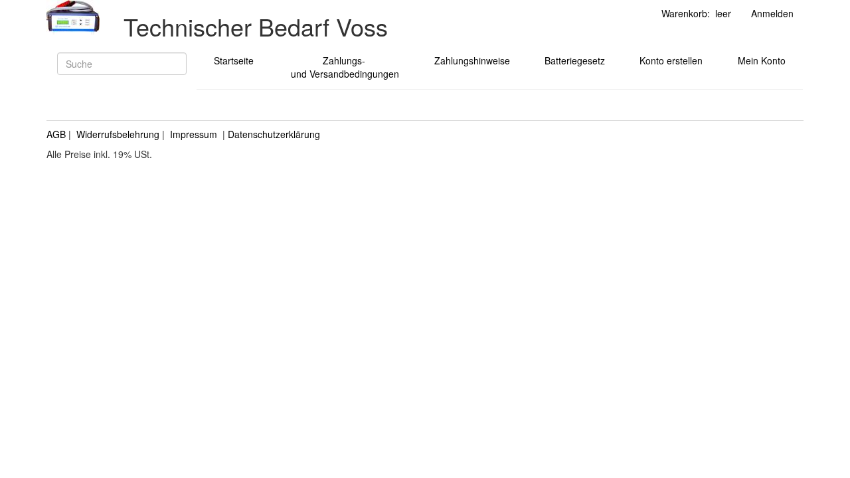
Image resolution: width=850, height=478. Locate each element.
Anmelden (772, 13)
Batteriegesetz (575, 60)
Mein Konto (762, 60)
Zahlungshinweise (472, 60)
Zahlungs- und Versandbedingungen (343, 67)
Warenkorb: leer (696, 13)
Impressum (193, 134)
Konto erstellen (671, 60)
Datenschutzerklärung (274, 134)
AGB (56, 134)
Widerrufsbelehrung (117, 134)
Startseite (234, 60)
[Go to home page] (73, 17)
